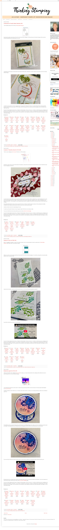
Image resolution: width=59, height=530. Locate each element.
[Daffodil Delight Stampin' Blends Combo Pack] (17, 129)
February (53, 172)
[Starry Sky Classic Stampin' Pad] (32, 493)
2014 (52, 184)
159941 (6, 230)
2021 (52, 175)
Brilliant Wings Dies (22, 502)
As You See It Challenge (9, 236)
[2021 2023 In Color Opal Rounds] (43, 127)
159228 (27, 121)
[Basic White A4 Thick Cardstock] (11, 351)
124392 (22, 121)
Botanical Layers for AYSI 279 (10, 370)
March (53, 171)
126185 (17, 359)
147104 (43, 122)
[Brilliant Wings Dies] (22, 501)
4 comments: (15, 235)
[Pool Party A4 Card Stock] (11, 119)
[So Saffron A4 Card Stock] (17, 119)
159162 (38, 352)
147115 (33, 121)
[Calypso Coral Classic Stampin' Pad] (38, 119)
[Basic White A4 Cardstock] (27, 119)
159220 (12, 132)
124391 (12, 121)
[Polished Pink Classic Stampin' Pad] (43, 493)
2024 (52, 135)
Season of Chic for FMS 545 (10, 240)
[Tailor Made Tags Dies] (38, 127)
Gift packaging (26, 236)
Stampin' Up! (29, 236)
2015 (52, 183)
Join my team (25, 19)
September (53, 142)
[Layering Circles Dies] (17, 501)
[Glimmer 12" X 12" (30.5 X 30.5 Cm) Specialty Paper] (11, 226)
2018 (52, 179)
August (53, 143)
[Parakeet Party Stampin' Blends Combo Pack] (11, 129)
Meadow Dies (27, 502)
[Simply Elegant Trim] (32, 222)
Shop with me (20, 19)
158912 (6, 497)
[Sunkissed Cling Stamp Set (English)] (6, 119)
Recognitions (30, 19)
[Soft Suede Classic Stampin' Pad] (32, 119)
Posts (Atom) (9, 514)
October (53, 141)
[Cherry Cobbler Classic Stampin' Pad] (22, 224)
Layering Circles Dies (17, 502)
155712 (43, 495)
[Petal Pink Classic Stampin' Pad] (6, 502)
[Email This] (18, 144)
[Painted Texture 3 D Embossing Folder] (27, 128)
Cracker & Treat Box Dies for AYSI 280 (12, 150)
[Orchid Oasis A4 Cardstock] (17, 493)
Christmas (14, 236)
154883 (17, 132)
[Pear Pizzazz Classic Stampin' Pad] (43, 120)
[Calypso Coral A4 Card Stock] (22, 119)
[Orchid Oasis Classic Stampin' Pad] (38, 494)
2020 (52, 176)
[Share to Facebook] (21, 144)
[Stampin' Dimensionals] (6, 137)
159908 (6, 121)
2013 (52, 185)
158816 (6, 352)
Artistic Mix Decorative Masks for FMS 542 (55, 163)
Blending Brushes (12, 502)
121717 (22, 352)
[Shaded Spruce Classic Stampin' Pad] (32, 351)
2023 (52, 136)
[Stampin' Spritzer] (17, 357)
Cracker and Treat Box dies (19, 236)
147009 (22, 495)
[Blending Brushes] (27, 222)
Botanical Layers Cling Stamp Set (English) (6, 496)
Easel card (19, 510)
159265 (17, 495)
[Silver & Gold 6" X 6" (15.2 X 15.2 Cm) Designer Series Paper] (6, 226)
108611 (17, 121)
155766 (33, 224)
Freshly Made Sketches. (20, 25)
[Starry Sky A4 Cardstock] (11, 493)
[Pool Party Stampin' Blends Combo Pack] (22, 128)
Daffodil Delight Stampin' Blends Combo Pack (17, 131)
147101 (38, 121)
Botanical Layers (15, 510)
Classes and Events (14, 19)
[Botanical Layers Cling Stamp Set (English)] (6, 494)
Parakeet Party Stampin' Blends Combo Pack (11, 131)
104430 (22, 361)
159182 (17, 226)
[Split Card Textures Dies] (38, 350)
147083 (22, 227)
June (53, 167)
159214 (38, 496)
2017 (52, 180)
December (53, 138)
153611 (27, 224)
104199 (33, 128)
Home (4, 19)
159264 (12, 495)
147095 (27, 352)
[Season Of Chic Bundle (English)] (6, 350)
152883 (6, 361)
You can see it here (8, 388)
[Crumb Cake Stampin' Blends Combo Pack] (6, 129)
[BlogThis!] (19, 144)
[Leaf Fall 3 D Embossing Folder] (43, 351)
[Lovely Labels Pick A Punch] (6, 358)
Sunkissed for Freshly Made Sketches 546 (13, 23)
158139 (12, 361)
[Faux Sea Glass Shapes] (11, 358)
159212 (33, 495)
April (53, 170)
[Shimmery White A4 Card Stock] (22, 350)
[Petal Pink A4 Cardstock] (22, 493)
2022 (52, 137)
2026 (52, 132)
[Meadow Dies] (27, 501)
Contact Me (7, 19)
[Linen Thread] (32, 126)
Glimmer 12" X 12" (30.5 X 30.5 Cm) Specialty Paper (12, 229)
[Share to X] (20, 144)
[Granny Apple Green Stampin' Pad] (27, 350)
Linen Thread (32, 127)
